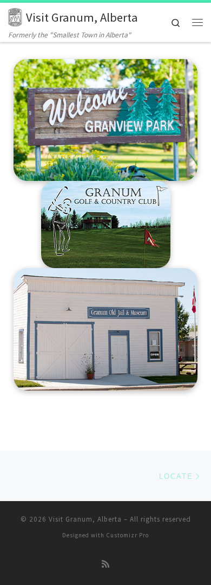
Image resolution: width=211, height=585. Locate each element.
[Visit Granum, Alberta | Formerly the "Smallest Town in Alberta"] (15, 15)
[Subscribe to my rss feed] (105, 564)
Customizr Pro (127, 535)
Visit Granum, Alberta (85, 519)
